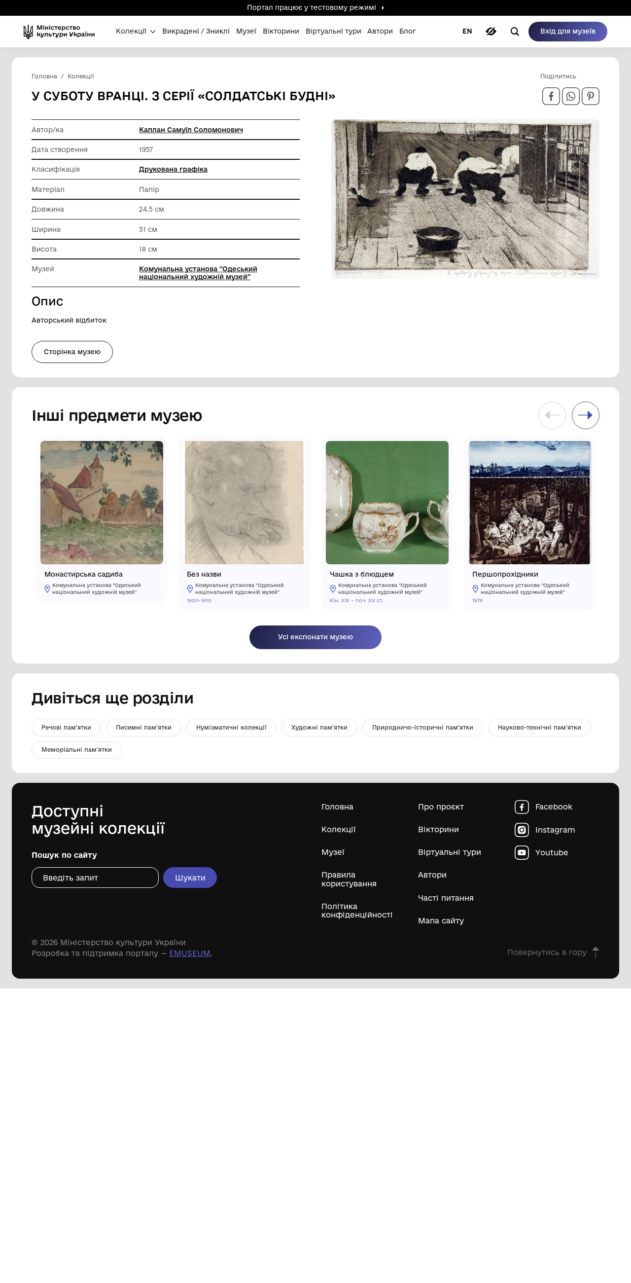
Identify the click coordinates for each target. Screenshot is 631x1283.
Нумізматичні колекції (231, 727)
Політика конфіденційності (357, 910)
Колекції (338, 829)
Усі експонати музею (315, 637)
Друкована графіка (173, 169)
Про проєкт (441, 807)
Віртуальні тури (449, 852)
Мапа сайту (441, 920)
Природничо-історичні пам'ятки (422, 727)
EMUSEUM (189, 953)
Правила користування (349, 879)
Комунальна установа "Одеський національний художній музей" (198, 273)
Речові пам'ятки (66, 727)
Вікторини (438, 829)
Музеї (333, 852)
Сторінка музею (72, 352)
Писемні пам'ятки (144, 727)
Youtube (551, 852)
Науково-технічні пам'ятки (539, 727)
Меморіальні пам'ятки (76, 749)
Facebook (553, 807)
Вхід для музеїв (568, 31)
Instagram (555, 830)
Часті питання (446, 898)
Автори (432, 875)
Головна (337, 807)
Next (585, 415)
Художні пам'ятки (319, 727)
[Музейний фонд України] (62, 31)
